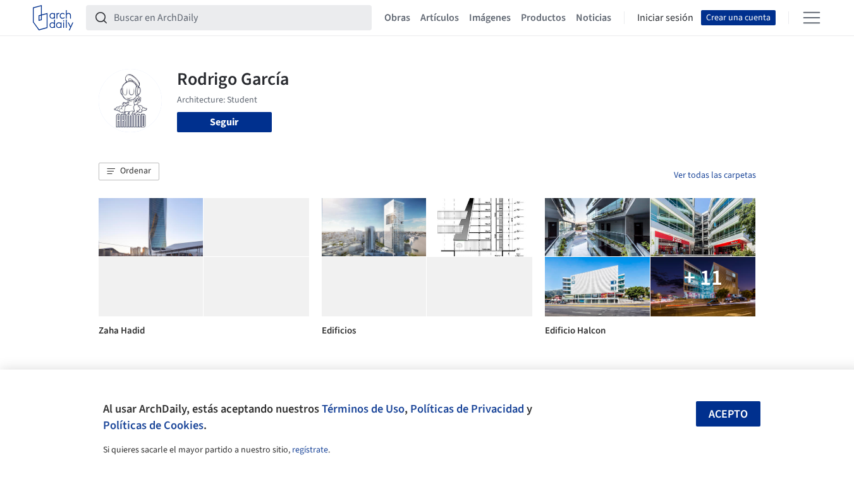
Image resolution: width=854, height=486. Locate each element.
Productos (543, 18)
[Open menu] (812, 18)
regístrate (310, 450)
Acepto (728, 414)
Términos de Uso (363, 409)
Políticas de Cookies (153, 425)
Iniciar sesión (665, 18)
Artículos (439, 18)
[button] (129, 171)
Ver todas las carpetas (715, 175)
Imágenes (490, 18)
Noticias (593, 18)
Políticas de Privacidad (467, 409)
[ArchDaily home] (53, 17)
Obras (397, 18)
